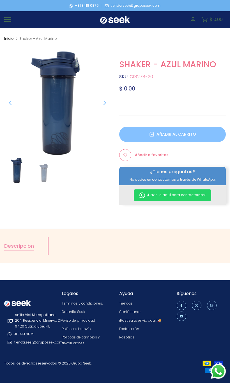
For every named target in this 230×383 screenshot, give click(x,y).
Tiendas (126, 303)
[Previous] (14, 103)
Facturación (129, 328)
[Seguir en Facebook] (181, 305)
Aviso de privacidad (78, 320)
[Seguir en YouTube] (181, 316)
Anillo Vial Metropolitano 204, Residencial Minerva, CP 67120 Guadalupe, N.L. (38, 320)
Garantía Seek (73, 311)
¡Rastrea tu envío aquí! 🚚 (140, 320)
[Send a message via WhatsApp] (218, 371)
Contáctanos (130, 311)
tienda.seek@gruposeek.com (135, 5)
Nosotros (126, 337)
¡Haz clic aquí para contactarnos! (176, 194)
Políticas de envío (76, 328)
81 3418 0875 (24, 334)
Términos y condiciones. (82, 303)
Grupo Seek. (81, 363)
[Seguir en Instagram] (212, 305)
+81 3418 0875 (87, 5)
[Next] (100, 103)
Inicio (9, 38)
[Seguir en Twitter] (196, 305)
